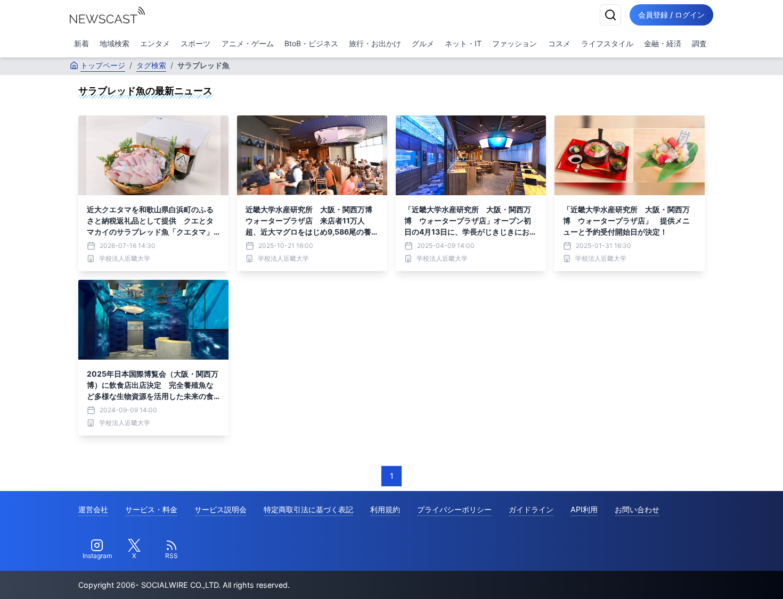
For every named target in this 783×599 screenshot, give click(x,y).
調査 (699, 43)
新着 (81, 43)
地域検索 (114, 43)
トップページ (102, 65)
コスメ (559, 43)
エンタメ (155, 43)
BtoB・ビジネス (311, 43)
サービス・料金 (151, 509)
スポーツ (195, 43)
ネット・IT (463, 43)
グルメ (423, 43)
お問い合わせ (637, 509)
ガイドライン (531, 509)
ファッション (514, 43)
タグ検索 (151, 65)
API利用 (584, 509)
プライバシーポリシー (454, 509)
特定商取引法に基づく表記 (308, 509)
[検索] (610, 15)
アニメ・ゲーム (248, 43)
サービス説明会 (220, 509)
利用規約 (385, 509)
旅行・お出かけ (375, 43)
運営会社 (93, 509)
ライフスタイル (607, 43)
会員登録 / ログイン (671, 14)
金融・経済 (662, 43)
